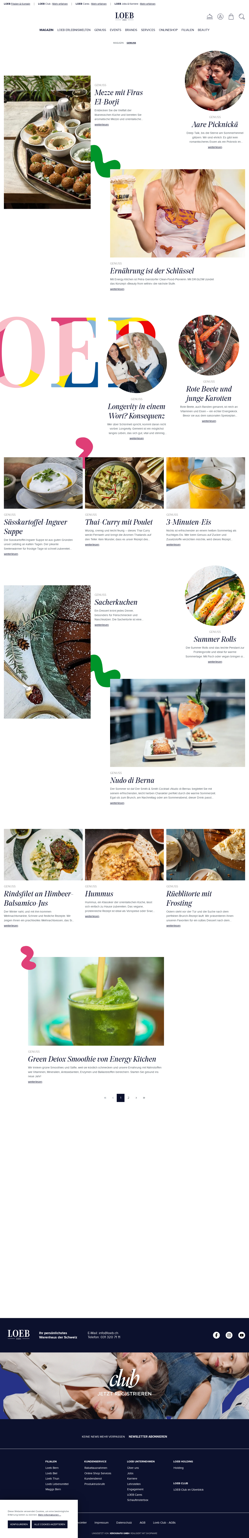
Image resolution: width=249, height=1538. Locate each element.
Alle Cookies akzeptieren (49, 1524)
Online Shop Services (97, 1473)
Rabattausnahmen (95, 1468)
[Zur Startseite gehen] (124, 16)
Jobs (130, 1473)
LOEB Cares (134, 1494)
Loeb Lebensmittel (57, 1484)
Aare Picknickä (215, 124)
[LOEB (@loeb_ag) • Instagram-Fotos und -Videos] (229, 1335)
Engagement (135, 1489)
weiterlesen (102, 124)
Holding (179, 1468)
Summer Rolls (215, 639)
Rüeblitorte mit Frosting (189, 898)
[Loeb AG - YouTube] (241, 1335)
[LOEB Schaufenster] (210, 16)
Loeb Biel (51, 1473)
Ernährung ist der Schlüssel (152, 271)
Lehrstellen (134, 1484)
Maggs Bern (53, 1489)
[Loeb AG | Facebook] (216, 1335)
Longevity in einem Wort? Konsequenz (136, 411)
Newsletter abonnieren (148, 1437)
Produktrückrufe (94, 1484)
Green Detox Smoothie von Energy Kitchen (92, 1059)
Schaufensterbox (137, 1500)
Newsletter (80, 1522)
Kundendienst (93, 1478)
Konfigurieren (19, 1524)
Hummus (99, 894)
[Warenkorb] (231, 16)
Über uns (133, 1468)
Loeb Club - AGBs (164, 1522)
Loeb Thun (52, 1478)
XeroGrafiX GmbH (120, 1533)
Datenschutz (124, 1522)
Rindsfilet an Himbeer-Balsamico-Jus (39, 898)
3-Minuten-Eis (188, 522)
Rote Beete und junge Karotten (209, 393)
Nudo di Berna (132, 780)
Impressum (102, 1522)
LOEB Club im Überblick (189, 1489)
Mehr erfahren (60, 3)
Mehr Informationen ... (49, 1514)
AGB (142, 1522)
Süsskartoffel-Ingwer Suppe (35, 526)
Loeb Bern (52, 1468)
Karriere (132, 1478)
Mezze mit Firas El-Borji (119, 97)
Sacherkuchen (116, 602)
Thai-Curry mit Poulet (119, 522)
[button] (220, 16)
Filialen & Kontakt (20, 3)
